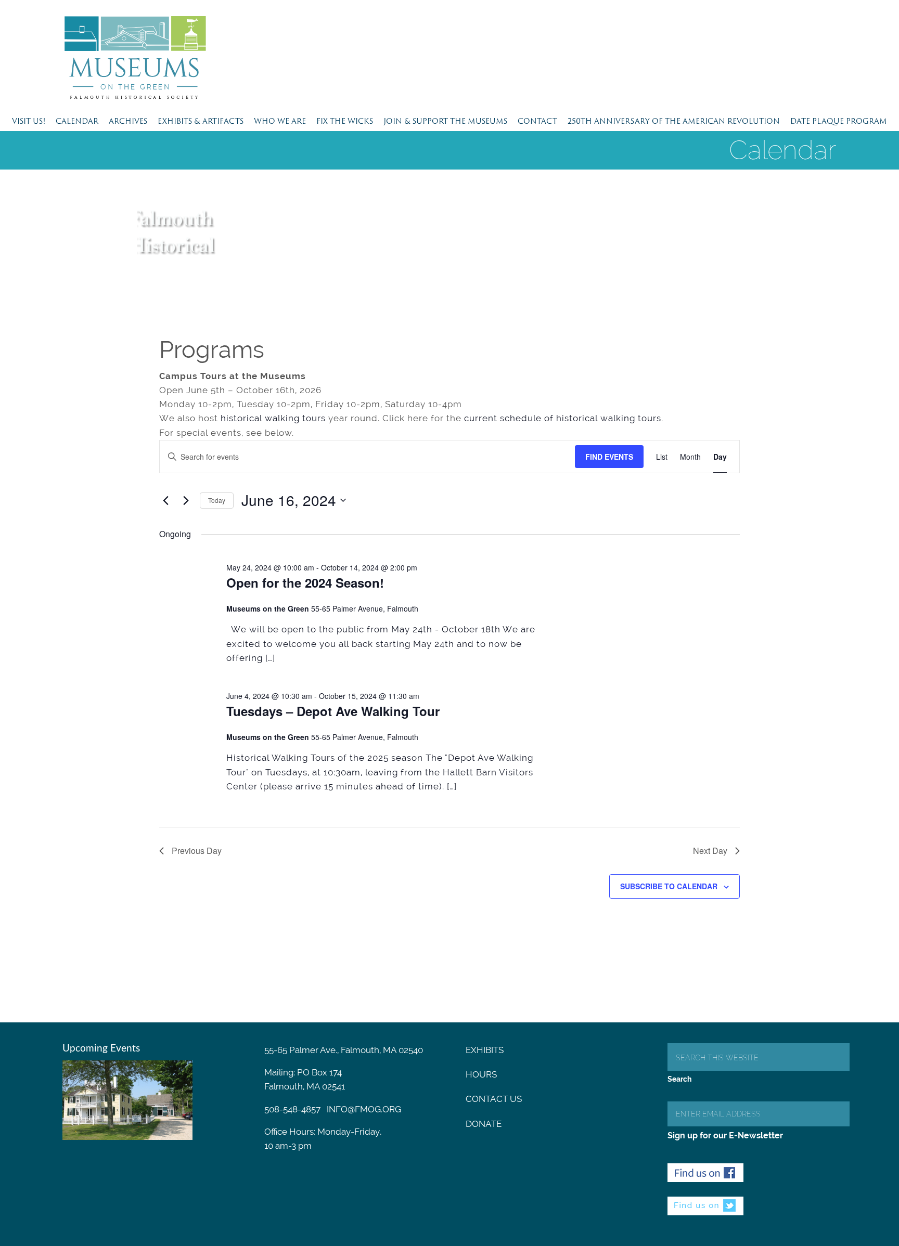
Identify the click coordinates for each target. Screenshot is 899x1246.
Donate (484, 1124)
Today (216, 500)
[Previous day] (165, 500)
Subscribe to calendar (668, 886)
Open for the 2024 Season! (305, 582)
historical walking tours (273, 418)
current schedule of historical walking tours (562, 418)
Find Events (609, 456)
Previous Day (197, 850)
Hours (481, 1074)
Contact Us (494, 1099)
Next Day (710, 850)
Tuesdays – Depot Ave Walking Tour (333, 711)
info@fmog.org (364, 1109)
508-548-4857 (292, 1109)
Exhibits (485, 1050)
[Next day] (185, 500)
